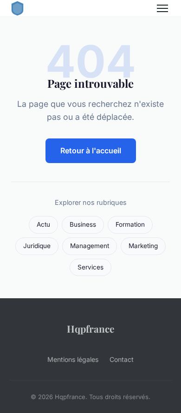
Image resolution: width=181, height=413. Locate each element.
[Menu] (162, 8)
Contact (122, 359)
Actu (43, 224)
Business (83, 224)
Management (89, 245)
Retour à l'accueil (90, 150)
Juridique (37, 245)
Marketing (143, 245)
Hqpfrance (90, 328)
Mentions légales (72, 359)
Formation (130, 224)
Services (90, 267)
